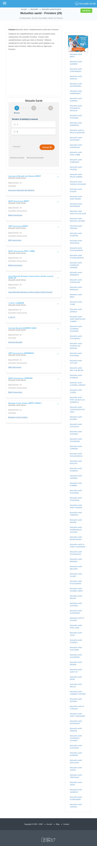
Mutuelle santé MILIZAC (76, 597)
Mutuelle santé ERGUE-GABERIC (76, 175)
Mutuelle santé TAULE (76, 634)
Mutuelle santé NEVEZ (76, 678)
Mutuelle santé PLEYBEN (76, 418)
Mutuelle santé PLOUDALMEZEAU (77, 256)
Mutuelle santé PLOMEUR (76, 469)
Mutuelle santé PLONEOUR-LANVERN (76, 265)
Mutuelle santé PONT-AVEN (76, 626)
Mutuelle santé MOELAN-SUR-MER (77, 219)
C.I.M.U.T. (11, 317)
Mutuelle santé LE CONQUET (77, 707)
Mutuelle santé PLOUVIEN (76, 432)
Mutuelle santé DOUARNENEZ (76, 85)
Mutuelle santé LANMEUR (76, 791)
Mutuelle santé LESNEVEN (76, 234)
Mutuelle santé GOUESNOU (76, 241)
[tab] (34, 177)
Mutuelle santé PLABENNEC (76, 161)
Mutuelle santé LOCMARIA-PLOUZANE (76, 328)
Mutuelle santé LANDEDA (76, 477)
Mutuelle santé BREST (76, 55)
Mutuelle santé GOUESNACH (76, 722)
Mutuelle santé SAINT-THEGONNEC (77, 715)
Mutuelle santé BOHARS (76, 521)
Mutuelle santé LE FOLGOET (77, 619)
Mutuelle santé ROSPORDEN (76, 205)
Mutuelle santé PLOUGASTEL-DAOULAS (76, 108)
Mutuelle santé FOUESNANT (76, 138)
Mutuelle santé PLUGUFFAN (76, 499)
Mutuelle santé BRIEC (76, 295)
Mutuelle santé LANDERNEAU (76, 92)
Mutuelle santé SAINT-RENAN (76, 197)
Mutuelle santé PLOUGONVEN (76, 582)
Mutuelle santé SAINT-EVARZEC (76, 506)
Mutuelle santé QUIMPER (76, 62)
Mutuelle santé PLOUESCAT (76, 425)
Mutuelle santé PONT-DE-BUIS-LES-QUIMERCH (77, 399)
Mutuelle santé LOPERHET (76, 447)
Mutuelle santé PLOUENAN (76, 746)
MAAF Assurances (15, 215)
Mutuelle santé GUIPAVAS (76, 99)
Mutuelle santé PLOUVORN (76, 648)
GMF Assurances (14, 240)
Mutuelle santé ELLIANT (76, 575)
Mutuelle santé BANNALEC (76, 288)
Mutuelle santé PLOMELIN (76, 376)
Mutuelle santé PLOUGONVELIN (76, 455)
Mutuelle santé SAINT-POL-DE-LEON (78, 212)
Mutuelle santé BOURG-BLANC (76, 538)
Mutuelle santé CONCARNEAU (76, 70)
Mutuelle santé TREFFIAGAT (76, 776)
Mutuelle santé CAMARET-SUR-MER (78, 692)
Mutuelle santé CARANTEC (76, 513)
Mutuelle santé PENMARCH (76, 273)
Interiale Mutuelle (15, 342)
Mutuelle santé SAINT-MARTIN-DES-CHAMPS (78, 318)
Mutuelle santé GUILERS (76, 190)
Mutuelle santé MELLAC (76, 685)
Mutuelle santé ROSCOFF (76, 462)
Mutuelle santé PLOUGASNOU (76, 553)
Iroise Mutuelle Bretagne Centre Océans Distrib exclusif (30, 292)
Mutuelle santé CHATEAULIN (76, 281)
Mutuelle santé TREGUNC (76, 227)
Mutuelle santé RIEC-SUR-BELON (76, 369)
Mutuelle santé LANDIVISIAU (76, 146)
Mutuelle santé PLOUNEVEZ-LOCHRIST (76, 738)
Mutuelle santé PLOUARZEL (76, 491)
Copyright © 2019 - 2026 (33, 824)
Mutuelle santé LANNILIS (76, 310)
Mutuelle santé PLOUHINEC (76, 354)
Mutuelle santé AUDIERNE (76, 754)
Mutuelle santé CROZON (76, 168)
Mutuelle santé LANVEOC (76, 805)
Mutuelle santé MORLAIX (76, 77)
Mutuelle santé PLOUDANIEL (76, 440)
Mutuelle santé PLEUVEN (76, 700)
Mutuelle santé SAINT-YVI (76, 670)
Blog (57, 824)
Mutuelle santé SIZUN (76, 783)
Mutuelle (34, 9)
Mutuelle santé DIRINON (76, 729)
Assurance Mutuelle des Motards (21, 190)
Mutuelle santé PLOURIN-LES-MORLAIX (76, 345)
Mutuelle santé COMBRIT (76, 484)
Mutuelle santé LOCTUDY (76, 361)
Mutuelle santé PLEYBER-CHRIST (76, 589)
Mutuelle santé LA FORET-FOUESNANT (77, 545)
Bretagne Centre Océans (18, 417)
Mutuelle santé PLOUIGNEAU (76, 337)
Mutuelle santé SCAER (76, 303)
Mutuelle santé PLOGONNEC (76, 611)
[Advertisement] (33, 73)
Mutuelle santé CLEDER (76, 391)
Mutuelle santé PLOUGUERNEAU (76, 249)
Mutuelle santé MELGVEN (76, 567)
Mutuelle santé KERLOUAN (76, 761)
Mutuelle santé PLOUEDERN (76, 656)
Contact (66, 824)
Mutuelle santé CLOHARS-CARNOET (78, 384)
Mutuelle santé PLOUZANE (76, 116)
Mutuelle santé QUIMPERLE (76, 124)
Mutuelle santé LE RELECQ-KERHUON (77, 131)
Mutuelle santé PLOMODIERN (76, 798)
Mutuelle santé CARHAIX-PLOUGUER (78, 183)
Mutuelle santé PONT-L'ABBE (76, 153)
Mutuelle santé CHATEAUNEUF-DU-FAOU (77, 409)
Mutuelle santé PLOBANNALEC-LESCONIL (76, 529)
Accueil (24, 9)
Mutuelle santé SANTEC (76, 768)
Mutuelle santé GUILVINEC (76, 604)
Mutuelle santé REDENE (76, 663)
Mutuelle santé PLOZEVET (76, 641)
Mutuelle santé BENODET (76, 560)
